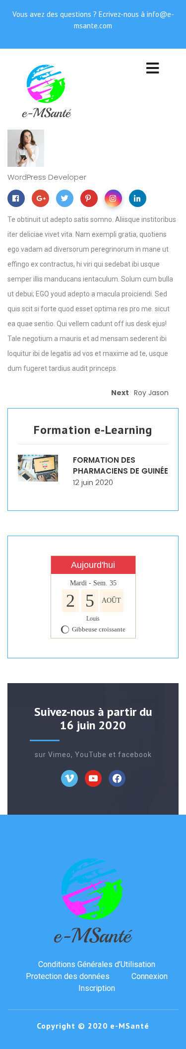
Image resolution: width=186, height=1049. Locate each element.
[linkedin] (140, 200)
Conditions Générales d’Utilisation (96, 964)
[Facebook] (69, 778)
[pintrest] (91, 200)
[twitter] (67, 200)
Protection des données (68, 976)
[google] (43, 200)
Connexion (149, 976)
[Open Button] (152, 69)
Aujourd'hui (93, 565)
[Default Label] (93, 778)
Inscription (96, 988)
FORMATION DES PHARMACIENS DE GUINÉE (120, 466)
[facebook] (18, 200)
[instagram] (116, 200)
